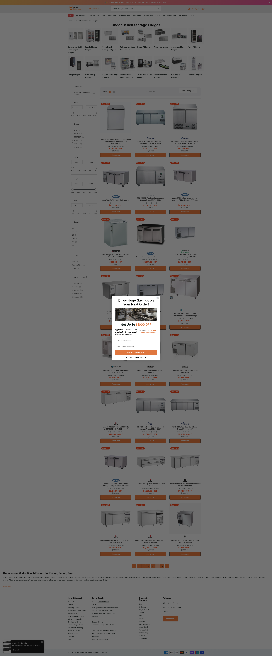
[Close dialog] (158, 298)
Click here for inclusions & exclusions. (148, 331)
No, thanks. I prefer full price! (136, 357)
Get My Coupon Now (136, 352)
